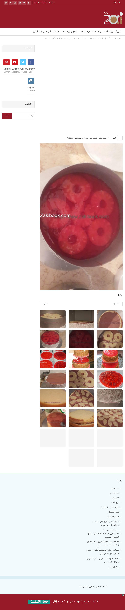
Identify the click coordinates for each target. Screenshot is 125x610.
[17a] (110, 319)
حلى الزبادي (114, 493)
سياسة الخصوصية (111, 530)
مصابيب (115, 498)
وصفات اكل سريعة (49, 31)
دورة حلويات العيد (111, 31)
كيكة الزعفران (113, 512)
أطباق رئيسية (69, 31)
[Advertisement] (81, 69)
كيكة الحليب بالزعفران (110, 508)
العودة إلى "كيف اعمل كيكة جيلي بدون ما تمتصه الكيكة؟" (92, 138)
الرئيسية (117, 3)
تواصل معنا (114, 567)
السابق (116, 304)
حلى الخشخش (113, 517)
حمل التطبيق (39, 602)
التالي (45, 304)
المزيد (35, 31)
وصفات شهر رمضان (91, 31)
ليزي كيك (115, 503)
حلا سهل (115, 489)
